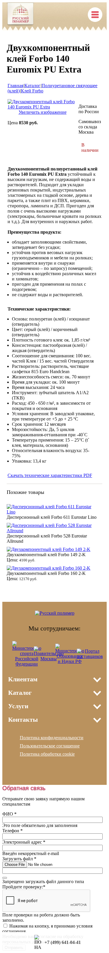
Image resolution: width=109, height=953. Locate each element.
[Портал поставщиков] (90, 656)
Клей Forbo (32, 90)
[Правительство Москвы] (49, 658)
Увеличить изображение (43, 112)
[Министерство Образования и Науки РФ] (69, 661)
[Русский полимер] (20, 14)
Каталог (32, 85)
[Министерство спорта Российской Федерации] (26, 663)
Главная (15, 85)
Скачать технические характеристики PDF (50, 475)
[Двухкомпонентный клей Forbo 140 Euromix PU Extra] (42, 106)
